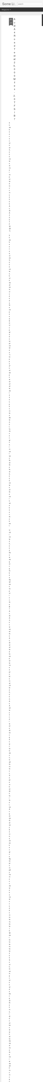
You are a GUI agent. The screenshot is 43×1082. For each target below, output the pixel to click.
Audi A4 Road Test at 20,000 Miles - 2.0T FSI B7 (14, 69)
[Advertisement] (23, 54)
